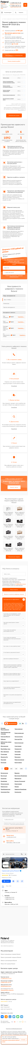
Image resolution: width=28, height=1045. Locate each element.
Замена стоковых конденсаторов (6, 91)
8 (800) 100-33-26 (6, 982)
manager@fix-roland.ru (7, 990)
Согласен (23, 1039)
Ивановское (18, 778)
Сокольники (18, 792)
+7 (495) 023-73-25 (15, 3)
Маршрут (7, 881)
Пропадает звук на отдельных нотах (5, 328)
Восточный (4, 776)
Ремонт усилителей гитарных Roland (11, 957)
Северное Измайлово (20, 789)
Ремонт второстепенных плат (9, 95)
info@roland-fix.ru (6, 986)
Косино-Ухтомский (20, 781)
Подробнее (14, 386)
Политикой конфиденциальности (17, 824)
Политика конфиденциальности (14, 1028)
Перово (17, 786)
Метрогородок (5, 784)
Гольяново (3, 778)
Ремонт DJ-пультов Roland (8, 964)
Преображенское (5, 789)
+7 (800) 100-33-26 (15, 6)
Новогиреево (18, 784)
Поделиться (2, 1016)
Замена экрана (6, 77)
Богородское (4, 773)
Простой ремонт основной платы (8, 99)
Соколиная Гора (5, 792)
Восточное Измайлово (21, 776)
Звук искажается (5, 317)
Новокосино (4, 786)
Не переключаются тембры (6, 335)
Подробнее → (21, 317)
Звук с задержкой (5, 322)
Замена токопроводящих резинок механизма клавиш (9, 82)
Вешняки (17, 773)
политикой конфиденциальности (16, 276)
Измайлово (4, 781)
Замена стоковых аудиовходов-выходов (7, 86)
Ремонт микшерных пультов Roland (10, 954)
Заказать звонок (14, 487)
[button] (2, 723)
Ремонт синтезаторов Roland (9, 960)
